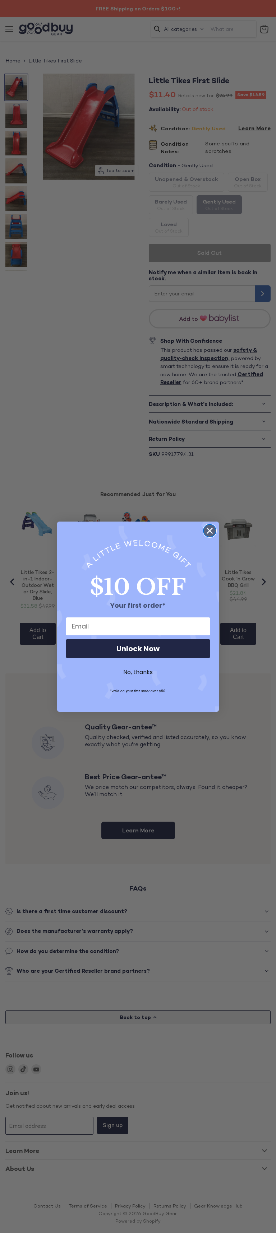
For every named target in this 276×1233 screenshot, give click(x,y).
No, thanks (138, 672)
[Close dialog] (209, 530)
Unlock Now (138, 649)
